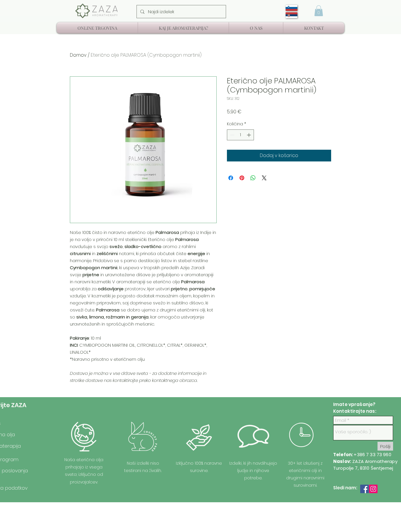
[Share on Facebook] (230, 177)
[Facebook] (364, 489)
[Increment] (249, 135)
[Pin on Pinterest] (241, 177)
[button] (318, 10)
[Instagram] (373, 489)
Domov (78, 55)
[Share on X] (264, 177)
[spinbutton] (240, 135)
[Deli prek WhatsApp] (253, 177)
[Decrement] (231, 135)
